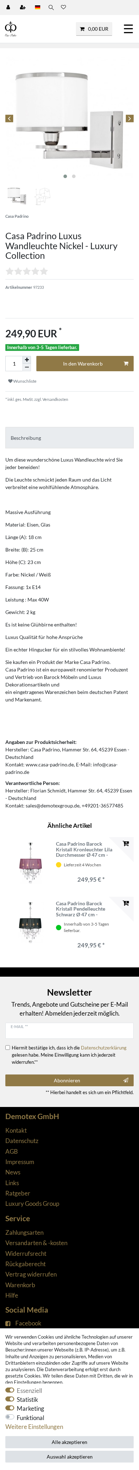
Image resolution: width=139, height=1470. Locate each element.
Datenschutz (21, 1140)
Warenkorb (20, 1285)
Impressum (19, 1162)
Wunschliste (24, 381)
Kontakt (16, 1130)
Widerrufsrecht (25, 1253)
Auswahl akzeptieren (70, 1457)
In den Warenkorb (83, 364)
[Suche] (50, 7)
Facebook (28, 1323)
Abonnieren (67, 1080)
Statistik (27, 1399)
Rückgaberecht (25, 1264)
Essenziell (29, 1390)
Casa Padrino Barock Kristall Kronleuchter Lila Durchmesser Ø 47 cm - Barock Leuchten (84, 849)
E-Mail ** (19, 1026)
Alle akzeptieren (69, 1442)
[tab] (69, 437)
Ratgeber (17, 1193)
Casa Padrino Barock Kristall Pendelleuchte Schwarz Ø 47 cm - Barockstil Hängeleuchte (83, 909)
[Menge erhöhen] (26, 360)
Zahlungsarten (24, 1232)
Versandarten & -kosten (36, 1243)
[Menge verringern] (26, 367)
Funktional (30, 1417)
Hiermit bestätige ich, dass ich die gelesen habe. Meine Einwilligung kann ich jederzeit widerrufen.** (69, 1055)
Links (12, 1183)
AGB (11, 1151)
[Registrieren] (23, 7)
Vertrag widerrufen (31, 1274)
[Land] (37, 7)
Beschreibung (26, 438)
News (12, 1172)
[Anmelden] (8, 7)
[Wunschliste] (63, 7)
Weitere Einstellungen (34, 1426)
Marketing (30, 1408)
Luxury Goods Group (32, 1203)
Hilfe (11, 1295)
